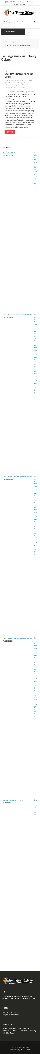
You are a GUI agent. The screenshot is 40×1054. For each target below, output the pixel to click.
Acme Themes (25, 1050)
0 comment (22, 87)
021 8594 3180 (14, 1015)
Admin (19, 80)
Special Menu (10, 31)
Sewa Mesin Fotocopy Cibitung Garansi (19, 75)
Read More (10, 132)
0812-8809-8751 (12, 1012)
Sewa (6, 71)
